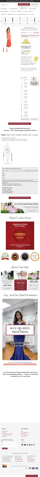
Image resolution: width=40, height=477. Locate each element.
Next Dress (33, 119)
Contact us (23, 442)
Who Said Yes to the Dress (7, 433)
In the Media (4, 436)
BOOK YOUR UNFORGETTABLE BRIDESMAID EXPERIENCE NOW (19, 197)
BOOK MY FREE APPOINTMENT (24, 4)
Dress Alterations (4, 11)
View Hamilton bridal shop (19, 461)
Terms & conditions (25, 435)
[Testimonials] (29, 7)
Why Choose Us (5, 431)
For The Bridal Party (13, 8)
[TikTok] (27, 445)
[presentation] (1, 21)
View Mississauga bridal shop (7, 461)
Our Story (25, 11)
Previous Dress (25, 119)
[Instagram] (34, 445)
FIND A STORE (35, 4)
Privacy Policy (23, 436)
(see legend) (30, 32)
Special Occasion (23, 8)
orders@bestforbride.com (14, 140)
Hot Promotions (12, 11)
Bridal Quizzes (24, 433)
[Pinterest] (30, 445)
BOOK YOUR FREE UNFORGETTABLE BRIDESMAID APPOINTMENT (20, 123)
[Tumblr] (31, 445)
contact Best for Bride (27, 60)
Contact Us (30, 11)
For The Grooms (32, 8)
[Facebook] (22, 445)
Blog (22, 431)
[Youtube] (25, 445)
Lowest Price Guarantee (6, 435)
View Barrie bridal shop (31, 461)
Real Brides (19, 11)
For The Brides (4, 8)
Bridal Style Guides (24, 432)
